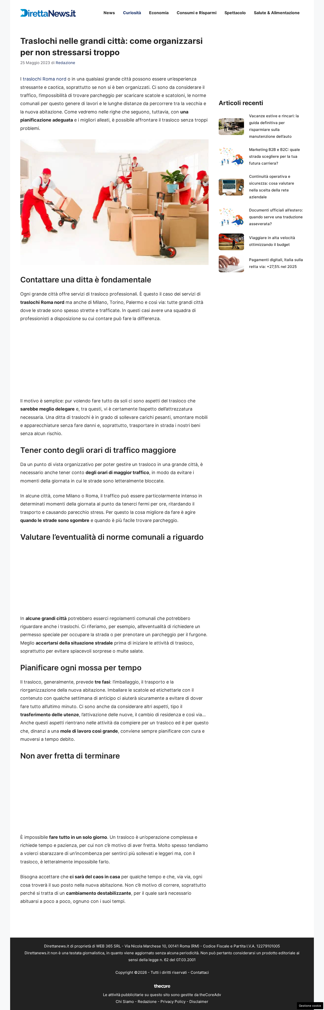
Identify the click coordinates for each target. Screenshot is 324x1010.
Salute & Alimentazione (277, 12)
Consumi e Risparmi (196, 12)
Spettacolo (235, 12)
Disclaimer (198, 1001)
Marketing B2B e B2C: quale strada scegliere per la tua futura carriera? (274, 156)
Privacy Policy (173, 1001)
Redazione (147, 1001)
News (109, 12)
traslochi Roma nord (44, 79)
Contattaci (200, 972)
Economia (159, 12)
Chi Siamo (125, 1001)
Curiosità (132, 12)
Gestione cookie (310, 1005)
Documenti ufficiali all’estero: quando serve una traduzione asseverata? (276, 217)
